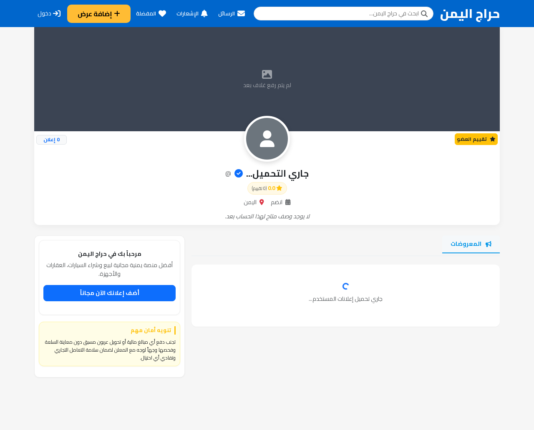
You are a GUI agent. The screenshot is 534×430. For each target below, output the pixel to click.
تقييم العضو (472, 139)
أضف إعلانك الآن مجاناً (109, 293)
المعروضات (466, 243)
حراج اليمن (470, 13)
